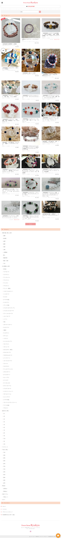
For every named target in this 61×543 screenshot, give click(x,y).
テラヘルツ (5, 335)
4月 (4, 421)
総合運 (4, 238)
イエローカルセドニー (8, 291)
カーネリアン (6, 302)
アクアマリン (6, 274)
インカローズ (6, 294)
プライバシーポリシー (8, 511)
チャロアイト (6, 333)
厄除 (4, 246)
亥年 (4, 483)
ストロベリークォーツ (8, 391)
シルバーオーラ (6, 316)
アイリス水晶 (6, 405)
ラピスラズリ (6, 366)
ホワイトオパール (7, 385)
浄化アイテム (5, 494)
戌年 (4, 480)
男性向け (5, 491)
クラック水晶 (6, 305)
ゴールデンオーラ (7, 388)
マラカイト (5, 408)
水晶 (4, 321)
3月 (4, 419)
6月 (4, 427)
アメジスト (5, 282)
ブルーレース (6, 346)
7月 (4, 430)
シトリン (5, 319)
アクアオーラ (6, 271)
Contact (5, 509)
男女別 (3, 485)
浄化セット (5, 496)
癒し (4, 255)
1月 (4, 413)
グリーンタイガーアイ (8, 313)
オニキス (5, 296)
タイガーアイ (6, 327)
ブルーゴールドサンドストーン (10, 402)
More (30, 224)
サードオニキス (6, 383)
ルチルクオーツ (6, 371)
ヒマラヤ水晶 (6, 399)
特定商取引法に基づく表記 (9, 514)
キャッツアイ (6, 377)
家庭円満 (5, 257)
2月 (4, 416)
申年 (4, 474)
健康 (4, 244)
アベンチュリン (6, 277)
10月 (4, 438)
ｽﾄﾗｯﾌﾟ (3, 499)
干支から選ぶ (5, 449)
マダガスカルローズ (7, 355)
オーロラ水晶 (6, 299)
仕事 (4, 249)
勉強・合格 (5, 260)
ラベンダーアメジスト (8, 369)
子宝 (4, 263)
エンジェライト (6, 396)
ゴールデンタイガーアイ (8, 310)
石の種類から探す (6, 266)
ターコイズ (5, 380)
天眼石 (4, 330)
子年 (4, 452)
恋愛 (4, 235)
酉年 (4, 477)
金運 (4, 241)
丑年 (4, 455)
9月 (4, 435)
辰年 (4, 463)
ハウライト (5, 338)
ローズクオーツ (6, 374)
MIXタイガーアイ (7, 352)
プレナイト (5, 363)
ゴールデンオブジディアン (9, 307)
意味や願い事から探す (7, 232)
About (4, 506)
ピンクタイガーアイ (7, 341)
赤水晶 (4, 269)
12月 (4, 444)
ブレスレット (5, 446)
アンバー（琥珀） (7, 288)
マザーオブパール (7, 394)
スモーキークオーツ (7, 324)
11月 (4, 441)
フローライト (6, 344)
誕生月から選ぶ (5, 410)
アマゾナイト (6, 280)
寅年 (4, 458)
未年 (4, 471)
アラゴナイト (6, 285)
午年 (4, 469)
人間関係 (5, 252)
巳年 (4, 466)
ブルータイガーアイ (7, 360)
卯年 (4, 460)
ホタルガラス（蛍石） (8, 349)
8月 (4, 433)
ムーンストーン (6, 357)
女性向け (5, 488)
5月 (4, 424)
